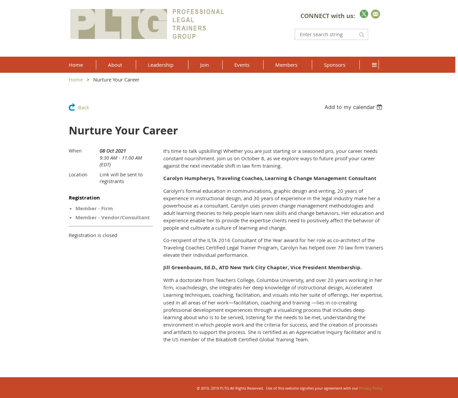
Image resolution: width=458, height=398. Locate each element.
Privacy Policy (371, 388)
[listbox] (354, 107)
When (75, 151)
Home (76, 79)
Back (83, 107)
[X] (364, 14)
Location (78, 174)
